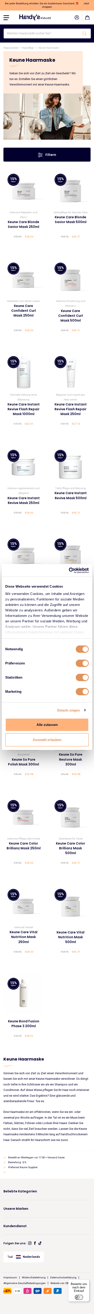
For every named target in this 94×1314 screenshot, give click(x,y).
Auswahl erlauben (47, 740)
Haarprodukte (10, 47)
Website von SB (59, 1283)
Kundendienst (15, 1226)
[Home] (35, 17)
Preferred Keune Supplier (23, 1167)
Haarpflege (28, 47)
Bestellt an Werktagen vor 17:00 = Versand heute (36, 1157)
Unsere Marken (15, 1208)
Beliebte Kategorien (20, 1191)
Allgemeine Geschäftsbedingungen (24, 1283)
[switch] (82, 663)
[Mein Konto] (76, 17)
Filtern (50, 154)
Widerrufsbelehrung (34, 1277)
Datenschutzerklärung (63, 1277)
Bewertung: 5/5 (17, 1162)
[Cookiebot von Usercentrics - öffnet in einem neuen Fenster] (69, 570)
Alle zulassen (47, 725)
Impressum (10, 1277)
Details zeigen (68, 710)
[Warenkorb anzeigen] (87, 17)
